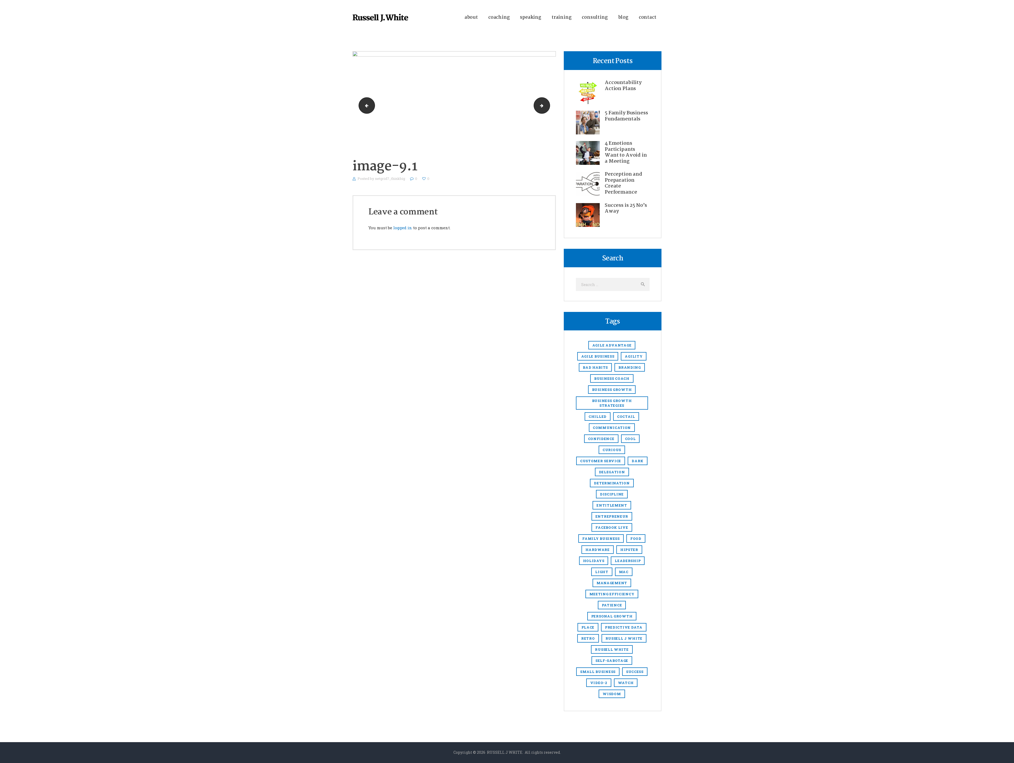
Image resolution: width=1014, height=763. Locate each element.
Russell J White (624, 638)
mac (623, 571)
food (635, 538)
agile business (597, 356)
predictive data (623, 627)
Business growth (612, 389)
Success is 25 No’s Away (626, 208)
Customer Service (600, 460)
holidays (593, 560)
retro (588, 638)
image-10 (548, 105)
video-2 (598, 682)
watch (626, 682)
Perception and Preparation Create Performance (623, 183)
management (612, 583)
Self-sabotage (611, 660)
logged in (402, 227)
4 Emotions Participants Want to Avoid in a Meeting (626, 152)
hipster (629, 549)
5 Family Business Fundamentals (626, 116)
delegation (612, 472)
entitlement (612, 505)
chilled (598, 416)
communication (612, 427)
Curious (612, 449)
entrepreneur (611, 516)
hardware (597, 549)
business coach (612, 378)
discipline (612, 494)
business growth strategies (612, 403)
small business (598, 671)
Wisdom (612, 693)
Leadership (628, 560)
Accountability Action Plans (623, 86)
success (635, 671)
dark (638, 460)
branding (629, 367)
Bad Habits (595, 367)
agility (633, 356)
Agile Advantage (612, 345)
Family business (601, 538)
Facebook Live (611, 527)
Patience (612, 605)
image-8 (365, 105)
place (588, 627)
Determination (612, 483)
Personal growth (612, 616)
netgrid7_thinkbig (390, 178)
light (601, 571)
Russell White (611, 649)
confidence (601, 438)
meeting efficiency (612, 594)
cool (630, 438)
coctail (626, 416)
